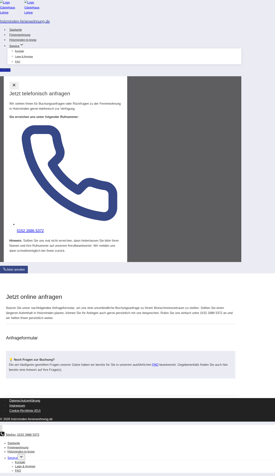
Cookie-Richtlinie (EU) (25, 411)
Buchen (5, 70)
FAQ (17, 61)
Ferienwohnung (19, 34)
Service (12, 458)
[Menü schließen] (1, 428)
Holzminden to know (22, 39)
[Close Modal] (14, 86)
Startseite (15, 29)
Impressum (17, 405)
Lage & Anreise (24, 56)
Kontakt (19, 51)
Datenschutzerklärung (24, 400)
